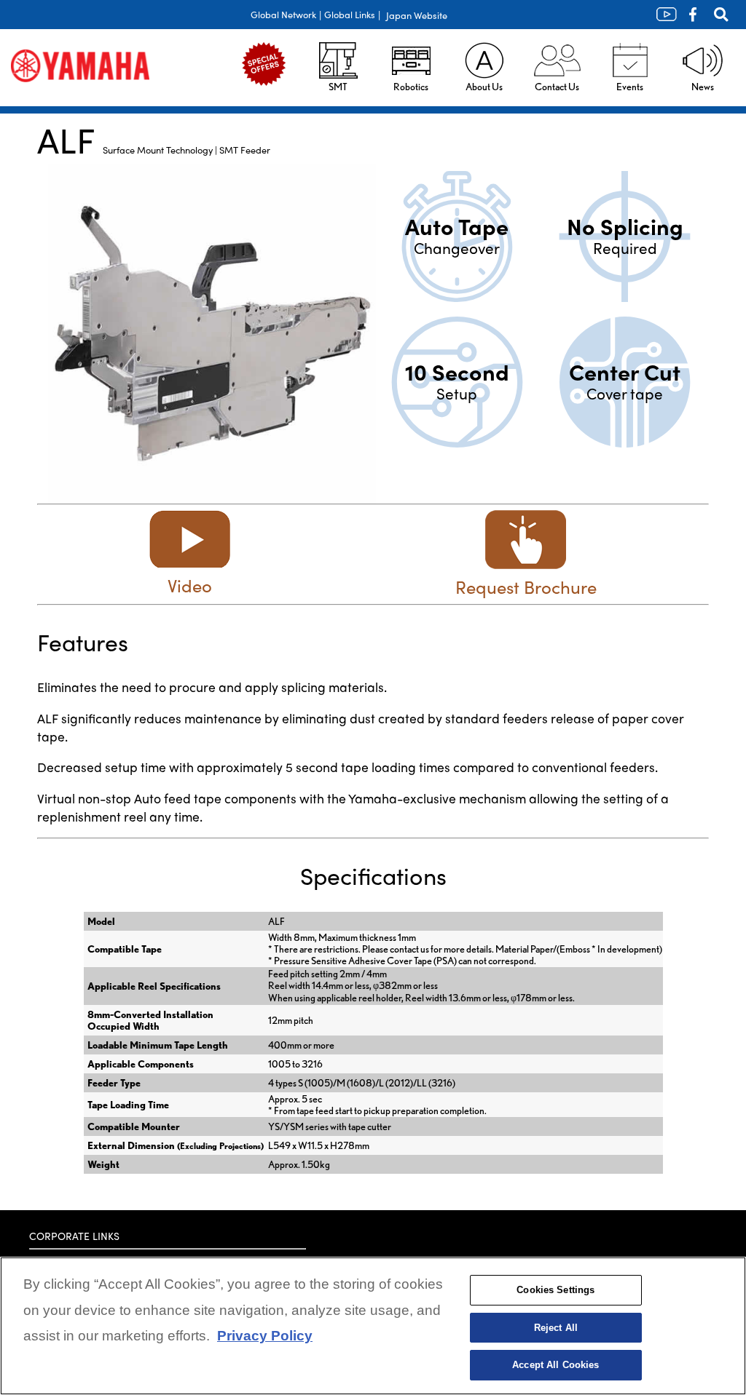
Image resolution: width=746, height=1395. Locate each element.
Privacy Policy (265, 1335)
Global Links (349, 14)
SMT (338, 86)
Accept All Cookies (555, 1364)
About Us (484, 86)
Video (190, 585)
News (702, 86)
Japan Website (416, 15)
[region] (373, 1326)
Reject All (556, 1327)
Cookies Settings (555, 1289)
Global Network (283, 14)
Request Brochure (526, 586)
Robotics (410, 86)
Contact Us (557, 86)
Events (629, 86)
